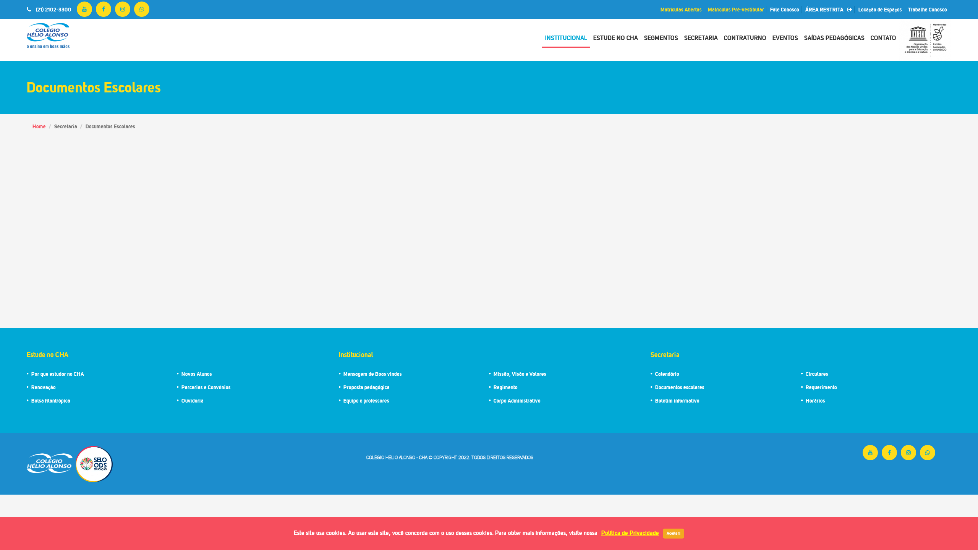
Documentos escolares (679, 387)
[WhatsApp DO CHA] (141, 9)
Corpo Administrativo (517, 400)
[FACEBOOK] (103, 9)
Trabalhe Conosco (927, 9)
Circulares (817, 373)
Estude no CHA (615, 38)
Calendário (667, 373)
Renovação (43, 387)
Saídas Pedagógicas (834, 38)
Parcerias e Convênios (206, 387)
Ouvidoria (192, 400)
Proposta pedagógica (366, 387)
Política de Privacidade (630, 533)
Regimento (506, 387)
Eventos (785, 38)
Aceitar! (673, 533)
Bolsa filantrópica (50, 400)
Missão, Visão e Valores (520, 373)
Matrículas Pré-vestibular (736, 9)
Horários (815, 400)
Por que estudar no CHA (57, 373)
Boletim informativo (677, 400)
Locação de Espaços (880, 9)
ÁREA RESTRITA (824, 9)
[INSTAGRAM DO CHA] (122, 9)
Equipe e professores (366, 400)
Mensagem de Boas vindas (372, 373)
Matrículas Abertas (681, 9)
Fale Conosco (784, 9)
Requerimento (821, 387)
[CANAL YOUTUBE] (84, 9)
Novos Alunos (196, 373)
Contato (883, 38)
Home (39, 126)
